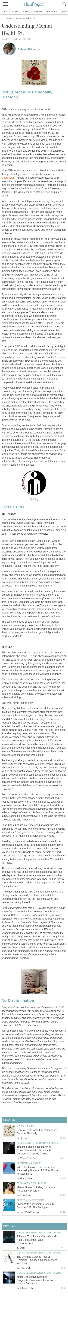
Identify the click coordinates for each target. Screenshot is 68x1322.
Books (26, 12)
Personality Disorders (30, 1200)
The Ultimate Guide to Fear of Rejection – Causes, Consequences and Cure (37, 1260)
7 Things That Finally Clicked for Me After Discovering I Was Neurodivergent (37, 1240)
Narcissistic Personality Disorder (37, 1143)
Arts (4, 12)
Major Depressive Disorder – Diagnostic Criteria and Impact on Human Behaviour (35, 1280)
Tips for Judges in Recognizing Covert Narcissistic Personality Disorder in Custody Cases (34, 1150)
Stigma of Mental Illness (31, 1183)
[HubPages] (34, 5)
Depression (8, 177)
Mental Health (25, 1126)
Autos (15, 12)
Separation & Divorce (29, 1163)
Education (52, 12)
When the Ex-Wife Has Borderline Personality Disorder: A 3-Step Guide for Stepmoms (37, 1170)
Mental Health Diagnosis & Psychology (40, 1232)
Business (38, 12)
